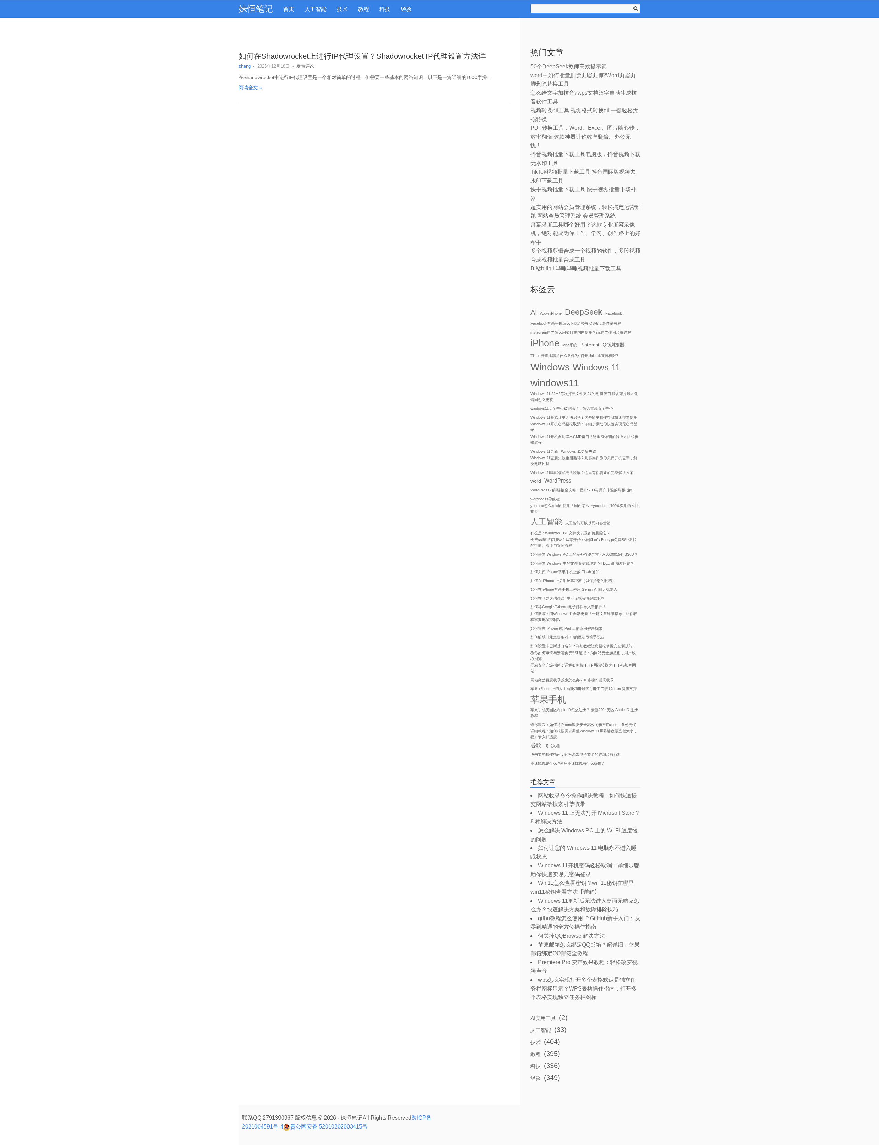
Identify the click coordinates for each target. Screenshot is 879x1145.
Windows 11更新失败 (578, 451)
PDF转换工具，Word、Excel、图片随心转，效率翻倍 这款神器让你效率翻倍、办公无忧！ (585, 136)
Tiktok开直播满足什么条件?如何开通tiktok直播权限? (574, 356)
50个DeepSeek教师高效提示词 (568, 66)
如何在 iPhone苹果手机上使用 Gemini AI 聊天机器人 (573, 589)
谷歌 (535, 745)
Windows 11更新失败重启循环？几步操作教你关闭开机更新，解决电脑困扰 (583, 461)
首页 (288, 9)
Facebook (613, 313)
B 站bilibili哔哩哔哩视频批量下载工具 (575, 268)
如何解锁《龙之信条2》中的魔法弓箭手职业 (567, 637)
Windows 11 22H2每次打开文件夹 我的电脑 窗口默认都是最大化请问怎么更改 (584, 397)
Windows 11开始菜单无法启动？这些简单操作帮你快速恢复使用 (583, 417)
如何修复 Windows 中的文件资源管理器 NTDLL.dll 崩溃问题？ (582, 563)
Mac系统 (569, 345)
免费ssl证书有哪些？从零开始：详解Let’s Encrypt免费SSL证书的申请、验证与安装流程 (583, 542)
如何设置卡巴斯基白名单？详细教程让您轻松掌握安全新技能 (581, 646)
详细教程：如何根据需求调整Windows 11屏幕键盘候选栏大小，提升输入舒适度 (583, 734)
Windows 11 (596, 367)
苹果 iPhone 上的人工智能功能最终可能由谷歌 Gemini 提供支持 (583, 688)
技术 (342, 9)
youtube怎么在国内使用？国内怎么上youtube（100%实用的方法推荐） (584, 508)
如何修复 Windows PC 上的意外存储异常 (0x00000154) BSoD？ (584, 554)
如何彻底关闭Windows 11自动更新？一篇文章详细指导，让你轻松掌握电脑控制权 (583, 617)
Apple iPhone (551, 313)
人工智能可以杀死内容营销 (587, 523)
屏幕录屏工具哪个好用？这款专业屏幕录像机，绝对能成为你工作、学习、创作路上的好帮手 (585, 233)
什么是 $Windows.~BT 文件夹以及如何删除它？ (570, 533)
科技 (384, 9)
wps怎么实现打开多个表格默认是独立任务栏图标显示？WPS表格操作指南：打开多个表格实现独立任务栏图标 (583, 988)
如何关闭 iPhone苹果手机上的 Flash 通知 (565, 572)
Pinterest (590, 344)
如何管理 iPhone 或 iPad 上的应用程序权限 (566, 628)
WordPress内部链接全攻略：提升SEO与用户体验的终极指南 (581, 490)
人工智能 (316, 9)
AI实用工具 (543, 1018)
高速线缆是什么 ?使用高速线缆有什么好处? (567, 763)
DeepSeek (583, 312)
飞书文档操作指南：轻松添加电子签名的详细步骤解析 (575, 754)
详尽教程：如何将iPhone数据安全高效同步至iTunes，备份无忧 (583, 724)
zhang (245, 66)
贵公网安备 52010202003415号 (329, 1127)
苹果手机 (548, 699)
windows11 (554, 383)
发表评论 (305, 66)
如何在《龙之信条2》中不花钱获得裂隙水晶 (567, 598)
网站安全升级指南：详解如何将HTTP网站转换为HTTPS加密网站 (583, 668)
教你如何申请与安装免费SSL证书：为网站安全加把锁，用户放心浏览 (583, 656)
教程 (363, 9)
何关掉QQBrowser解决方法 (571, 936)
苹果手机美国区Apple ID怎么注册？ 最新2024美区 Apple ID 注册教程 (584, 713)
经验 (406, 9)
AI (533, 312)
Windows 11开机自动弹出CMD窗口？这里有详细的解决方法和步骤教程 (584, 439)
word (535, 481)
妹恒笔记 (256, 8)
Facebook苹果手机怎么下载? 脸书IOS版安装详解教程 (575, 323)
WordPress (557, 481)
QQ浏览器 (614, 344)
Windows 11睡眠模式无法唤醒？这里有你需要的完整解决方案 (581, 473)
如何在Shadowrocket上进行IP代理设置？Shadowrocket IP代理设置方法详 (362, 56)
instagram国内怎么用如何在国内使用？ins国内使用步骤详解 (580, 332)
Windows (550, 366)
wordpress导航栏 (545, 499)
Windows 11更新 (544, 451)
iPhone (544, 343)
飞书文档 (552, 746)
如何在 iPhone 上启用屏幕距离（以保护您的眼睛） (573, 581)
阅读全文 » (250, 87)
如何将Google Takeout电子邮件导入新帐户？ (568, 607)
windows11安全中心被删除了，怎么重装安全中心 (571, 408)
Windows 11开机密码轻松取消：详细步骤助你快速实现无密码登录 (583, 427)
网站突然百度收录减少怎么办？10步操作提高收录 (572, 680)
